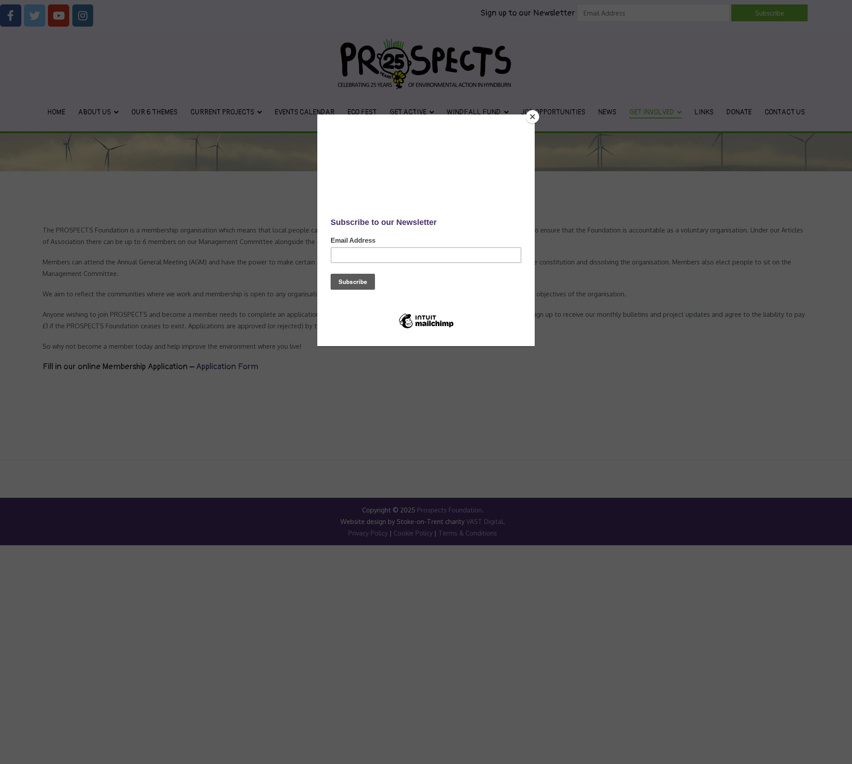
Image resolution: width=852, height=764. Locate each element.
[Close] (532, 116)
